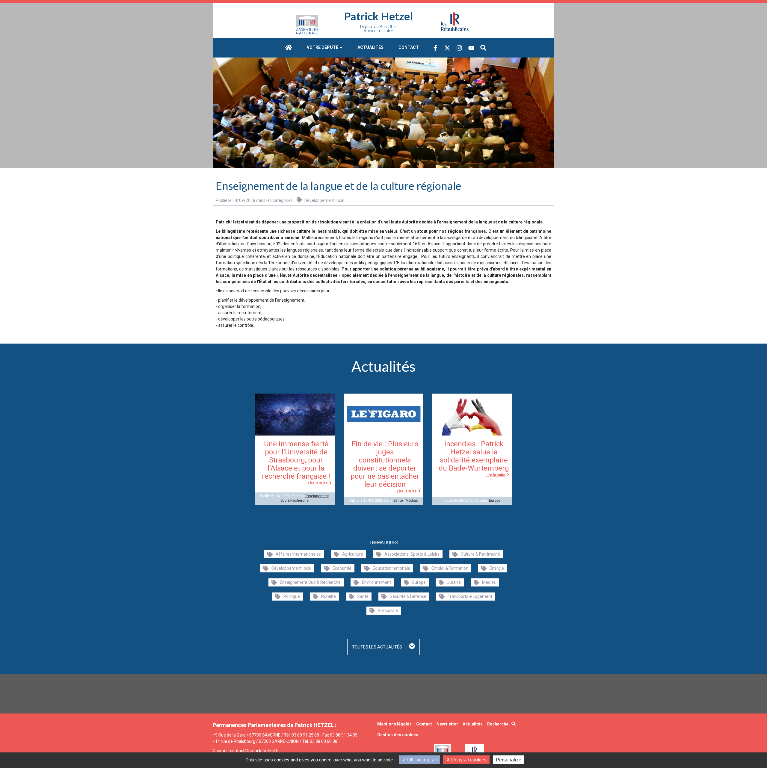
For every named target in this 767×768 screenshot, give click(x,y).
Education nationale (391, 568)
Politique (291, 596)
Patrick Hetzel (378, 16)
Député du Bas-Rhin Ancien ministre (378, 29)
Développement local (324, 200)
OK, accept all (421, 759)
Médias (412, 500)
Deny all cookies (468, 759)
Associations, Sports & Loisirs (412, 554)
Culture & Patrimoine (480, 554)
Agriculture (352, 554)
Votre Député (323, 47)
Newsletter (447, 724)
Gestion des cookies (397, 734)
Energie (497, 568)
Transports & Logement (470, 596)
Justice (454, 582)
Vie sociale (388, 610)
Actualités (370, 47)
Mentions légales (394, 724)
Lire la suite (318, 483)
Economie (342, 568)
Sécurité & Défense (408, 596)
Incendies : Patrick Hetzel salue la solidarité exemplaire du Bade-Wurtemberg (474, 456)
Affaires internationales (298, 554)
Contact (408, 47)
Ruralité (328, 596)
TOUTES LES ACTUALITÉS (377, 647)
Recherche (497, 724)
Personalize (508, 759)
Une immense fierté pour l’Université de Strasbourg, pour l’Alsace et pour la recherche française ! (296, 460)
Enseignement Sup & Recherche (304, 498)
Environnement (376, 582)
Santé (398, 500)
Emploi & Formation (449, 568)
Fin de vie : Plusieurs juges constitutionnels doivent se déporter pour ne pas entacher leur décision (385, 464)
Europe (494, 500)
